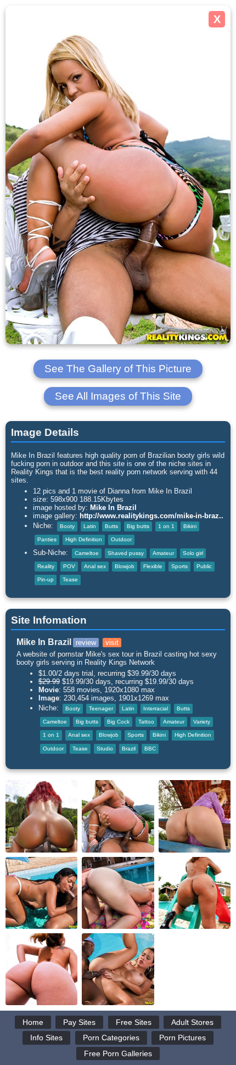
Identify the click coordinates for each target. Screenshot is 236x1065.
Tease (70, 579)
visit (112, 642)
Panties (47, 539)
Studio (105, 749)
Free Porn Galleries (118, 1053)
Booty (67, 526)
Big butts (138, 526)
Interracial (155, 708)
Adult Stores (192, 1022)
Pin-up (45, 579)
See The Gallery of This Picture (118, 368)
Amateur (163, 553)
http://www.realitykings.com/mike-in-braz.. (151, 516)
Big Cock (118, 722)
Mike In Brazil (113, 507)
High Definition (83, 539)
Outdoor (121, 539)
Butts (111, 526)
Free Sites (133, 1022)
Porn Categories (111, 1037)
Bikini (189, 526)
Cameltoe (87, 553)
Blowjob (124, 566)
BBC (150, 749)
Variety (201, 722)
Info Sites (46, 1037)
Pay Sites (79, 1022)
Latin (89, 526)
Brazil (129, 749)
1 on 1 (166, 526)
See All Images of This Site (118, 396)
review (86, 642)
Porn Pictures (182, 1037)
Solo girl (193, 553)
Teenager (101, 708)
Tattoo (146, 722)
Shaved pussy (126, 553)
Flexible (152, 566)
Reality (45, 566)
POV (69, 566)
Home (33, 1022)
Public (204, 566)
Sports (179, 566)
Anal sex (95, 566)
